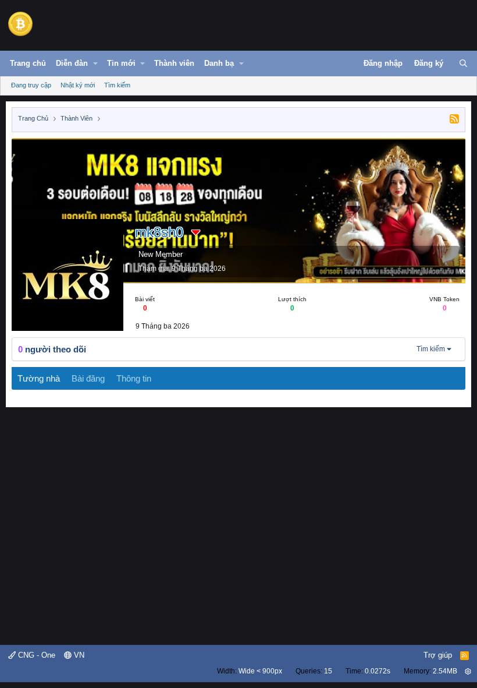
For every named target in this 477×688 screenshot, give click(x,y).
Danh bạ (219, 63)
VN (78, 655)
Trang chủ (28, 63)
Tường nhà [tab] (38, 378)
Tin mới (121, 63)
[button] (95, 63)
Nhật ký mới (77, 85)
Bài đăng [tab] (88, 378)
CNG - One (35, 655)
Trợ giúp (437, 655)
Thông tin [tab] (133, 378)
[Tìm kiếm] (463, 63)
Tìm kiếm (117, 85)
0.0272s (377, 671)
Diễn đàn (72, 63)
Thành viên (174, 63)
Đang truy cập (31, 85)
